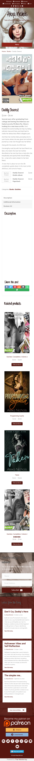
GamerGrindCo (7, 4)
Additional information (12, 202)
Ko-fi (30, 4)
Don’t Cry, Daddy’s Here (16, 612)
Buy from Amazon (6, 174)
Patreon (24, 4)
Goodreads (25, 1)
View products (17, 364)
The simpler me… (12, 675)
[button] (17, 590)
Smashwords (17, 1)
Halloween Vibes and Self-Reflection (15, 645)
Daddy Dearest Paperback (18, 180)
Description (8, 198)
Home (4, 51)
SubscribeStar (17, 4)
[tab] (17, 198)
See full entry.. (8, 631)
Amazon (9, 1)
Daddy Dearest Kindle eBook (18, 174)
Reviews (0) (8, 206)
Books (9, 51)
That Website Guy (21, 759)
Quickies (18, 189)
